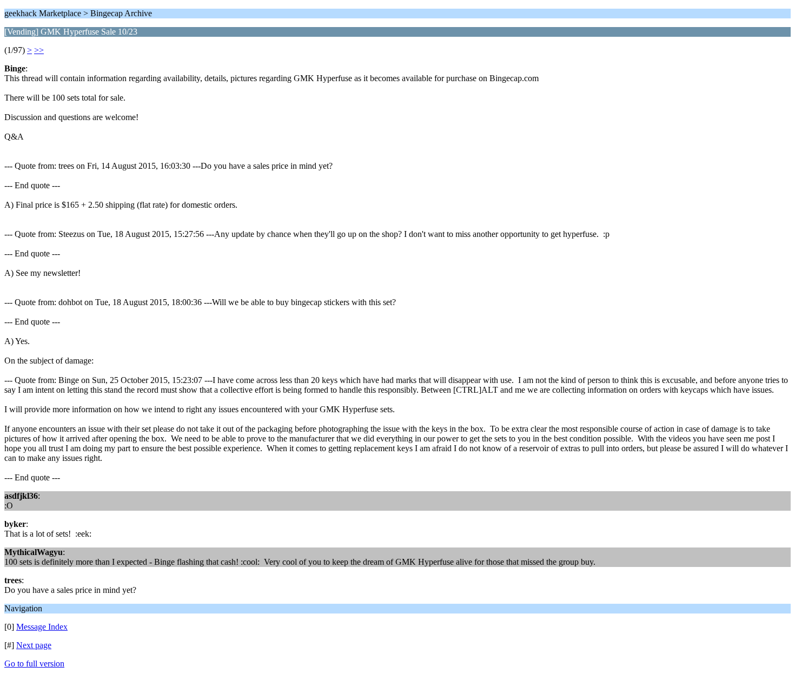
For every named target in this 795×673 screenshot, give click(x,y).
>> (39, 50)
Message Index (42, 626)
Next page (33, 645)
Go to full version (34, 663)
